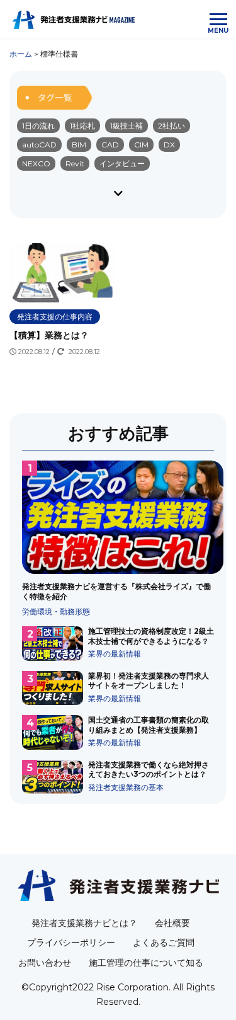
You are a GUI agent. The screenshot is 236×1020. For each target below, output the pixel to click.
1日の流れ (38, 125)
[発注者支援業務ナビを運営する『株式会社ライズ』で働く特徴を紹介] (118, 538)
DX (169, 144)
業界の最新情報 (114, 653)
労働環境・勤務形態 (56, 611)
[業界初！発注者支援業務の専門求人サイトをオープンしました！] (118, 688)
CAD (110, 144)
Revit (74, 163)
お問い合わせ (44, 962)
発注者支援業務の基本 (126, 787)
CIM (141, 144)
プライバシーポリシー (71, 942)
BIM (79, 144)
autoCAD (39, 144)
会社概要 (172, 923)
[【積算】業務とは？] (62, 300)
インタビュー (122, 163)
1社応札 (82, 125)
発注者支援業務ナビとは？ (84, 923)
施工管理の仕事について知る (146, 962)
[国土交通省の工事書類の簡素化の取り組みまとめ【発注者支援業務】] (118, 732)
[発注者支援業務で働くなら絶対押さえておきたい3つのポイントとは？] (118, 777)
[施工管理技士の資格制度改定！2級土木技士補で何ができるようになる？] (118, 643)
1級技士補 (126, 125)
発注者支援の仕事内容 (55, 316)
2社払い (171, 125)
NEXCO (36, 163)
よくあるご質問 (163, 942)
